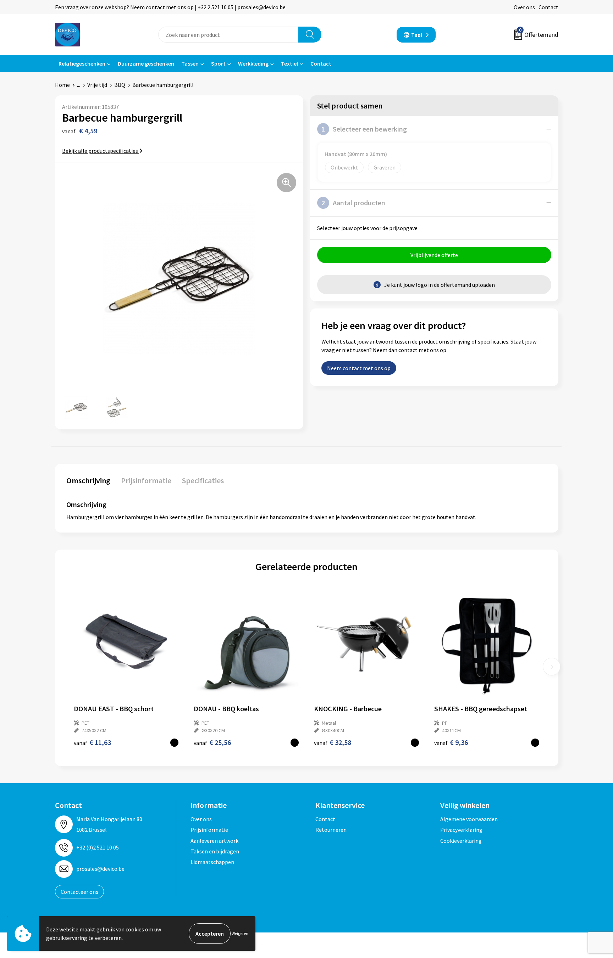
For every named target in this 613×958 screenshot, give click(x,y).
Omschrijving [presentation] (88, 480)
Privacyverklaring (461, 829)
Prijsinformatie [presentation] (146, 480)
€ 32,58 (332, 742)
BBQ (119, 84)
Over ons (524, 7)
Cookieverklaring (461, 840)
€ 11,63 (92, 742)
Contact (548, 7)
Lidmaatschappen (212, 861)
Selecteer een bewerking (364, 128)
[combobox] (228, 35)
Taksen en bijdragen (214, 851)
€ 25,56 (212, 742)
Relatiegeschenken (82, 63)
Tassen (190, 63)
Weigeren (240, 933)
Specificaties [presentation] (203, 480)
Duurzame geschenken (146, 63)
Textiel (289, 63)
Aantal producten (353, 202)
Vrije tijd (97, 84)
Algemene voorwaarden (469, 819)
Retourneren (331, 829)
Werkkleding (253, 63)
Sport (218, 63)
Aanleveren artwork (214, 840)
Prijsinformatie (209, 829)
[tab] (88, 482)
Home (62, 84)
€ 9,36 (451, 742)
